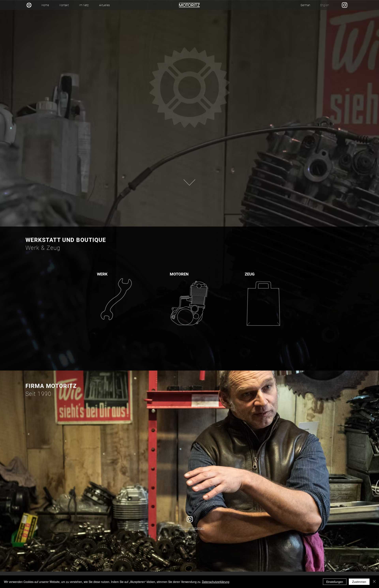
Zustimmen (359, 582)
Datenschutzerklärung (215, 582)
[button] (84, 5)
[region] (115, 299)
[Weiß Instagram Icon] (344, 5)
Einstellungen (334, 582)
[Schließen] (374, 582)
